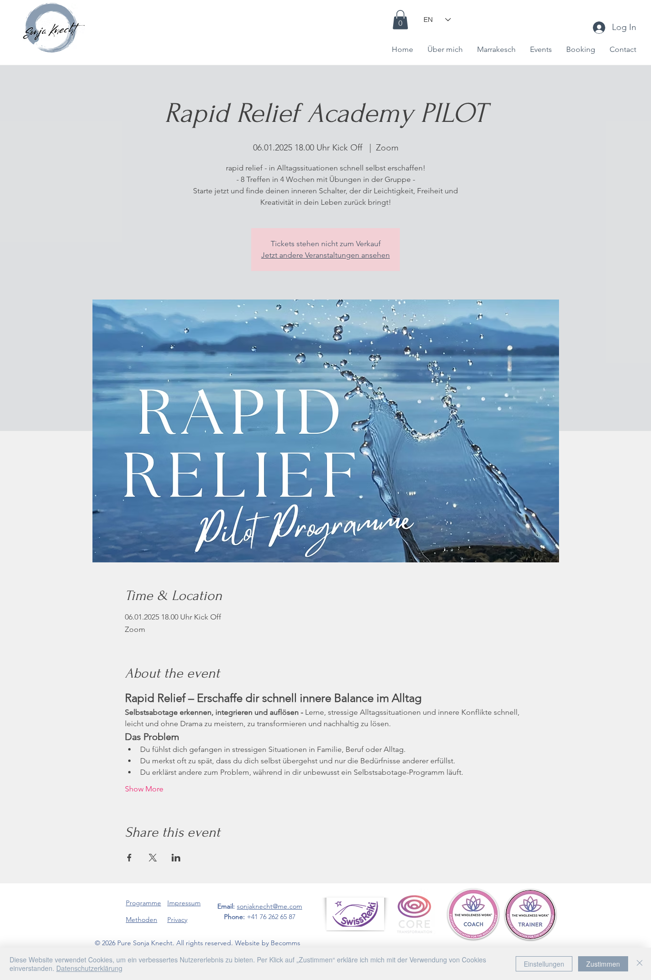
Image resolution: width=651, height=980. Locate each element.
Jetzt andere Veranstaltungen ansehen (325, 255)
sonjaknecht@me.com (269, 906)
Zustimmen (603, 964)
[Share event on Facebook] (129, 857)
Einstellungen (544, 964)
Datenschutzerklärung (89, 968)
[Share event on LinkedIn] (176, 857)
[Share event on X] (152, 857)
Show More (144, 788)
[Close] (639, 963)
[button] (400, 20)
